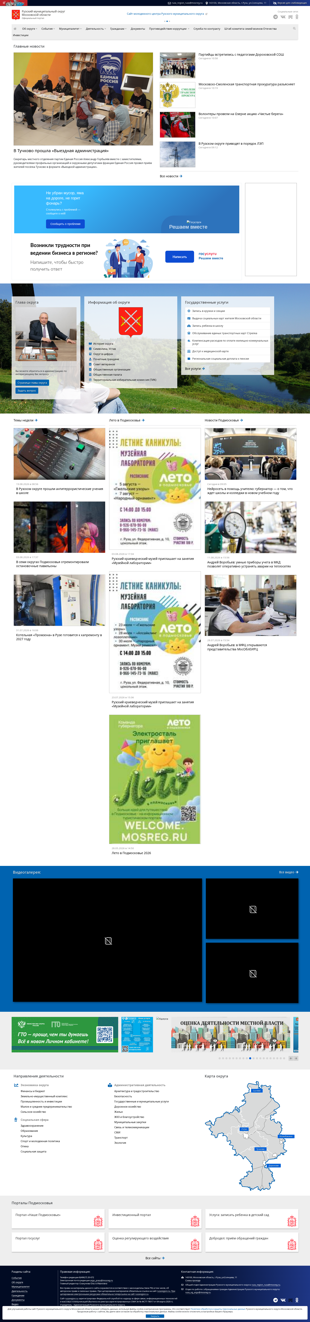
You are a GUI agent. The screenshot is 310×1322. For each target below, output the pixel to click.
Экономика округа (35, 1085)
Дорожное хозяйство (127, 1106)
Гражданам (18, 1295)
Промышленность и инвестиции (41, 1101)
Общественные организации (111, 369)
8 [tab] (244, 1058)
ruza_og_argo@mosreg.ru (198, 1292)
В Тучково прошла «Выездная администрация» (61, 150)
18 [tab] (277, 1058)
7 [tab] (240, 1058)
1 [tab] (220, 1058)
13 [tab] (261, 1058)
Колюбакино (286, 1136)
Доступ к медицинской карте (210, 351)
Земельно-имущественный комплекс (44, 1096)
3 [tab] (227, 1058)
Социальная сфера (35, 1120)
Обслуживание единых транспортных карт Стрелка (224, 333)
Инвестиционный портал (131, 1215)
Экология (120, 1143)
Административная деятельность (139, 1085)
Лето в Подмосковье (125, 420)
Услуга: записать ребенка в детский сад (239, 1215)
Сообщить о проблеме (65, 224)
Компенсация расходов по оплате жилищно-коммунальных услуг (230, 342)
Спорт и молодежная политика (40, 1141)
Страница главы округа (32, 382)
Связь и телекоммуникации (131, 1127)
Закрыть (155, 1316)
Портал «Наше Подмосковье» (38, 1215)
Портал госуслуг (28, 1238)
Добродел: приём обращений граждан (238, 1238)
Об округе (17, 1282)
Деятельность (20, 1291)
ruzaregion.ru (163, 1291)
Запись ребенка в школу (207, 326)
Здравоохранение (32, 1125)
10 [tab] (250, 1058)
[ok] (296, 16)
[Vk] (283, 16)
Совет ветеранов (104, 364)
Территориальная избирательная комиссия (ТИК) (124, 380)
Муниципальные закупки (130, 1122)
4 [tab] (230, 1058)
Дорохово (274, 1165)
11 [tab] (254, 1058)
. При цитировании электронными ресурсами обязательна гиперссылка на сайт (117, 1293)
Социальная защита (33, 1151)
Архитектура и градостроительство (136, 1091)
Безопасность (123, 1096)
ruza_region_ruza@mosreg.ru (187, 2)
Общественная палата (107, 374)
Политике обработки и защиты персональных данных (218, 1308)
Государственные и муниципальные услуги (141, 1101)
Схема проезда (192, 1280)
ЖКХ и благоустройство (129, 1117)
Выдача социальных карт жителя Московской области (226, 318)
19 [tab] (281, 1058)
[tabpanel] (17, 1034)
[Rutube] (290, 16)
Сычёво (257, 1090)
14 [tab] (264, 1058)
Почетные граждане (106, 359)
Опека (25, 1146)
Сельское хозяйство (33, 1112)
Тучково (260, 1149)
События (17, 1277)
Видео (15, 1304)
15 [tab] (267, 1058)
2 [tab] (223, 1058)
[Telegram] (275, 16)
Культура (26, 1136)
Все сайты (153, 1258)
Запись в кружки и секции (208, 311)
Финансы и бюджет (33, 1091)
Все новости (169, 176)
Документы (18, 1299)
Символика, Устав (104, 349)
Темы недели (24, 420)
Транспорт (121, 1137)
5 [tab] (233, 1058)
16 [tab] (271, 1058)
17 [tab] (274, 1058)
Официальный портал (43, 15)
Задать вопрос (27, 390)
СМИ (117, 1132)
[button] (30, 28)
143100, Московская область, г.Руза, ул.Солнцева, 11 (237, 2)
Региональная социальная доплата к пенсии (220, 358)
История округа (103, 343)
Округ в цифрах (103, 354)
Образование (29, 1131)
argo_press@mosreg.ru (101, 1280)
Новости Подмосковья (222, 420)
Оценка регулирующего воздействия (140, 1238)
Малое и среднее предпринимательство (46, 1106)
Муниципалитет (21, 1286)
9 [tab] (247, 1058)
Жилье (118, 1112)
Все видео (287, 872)
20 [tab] (284, 1058)
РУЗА (244, 1129)
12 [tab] (257, 1058)
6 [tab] (237, 1058)
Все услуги (193, 368)
